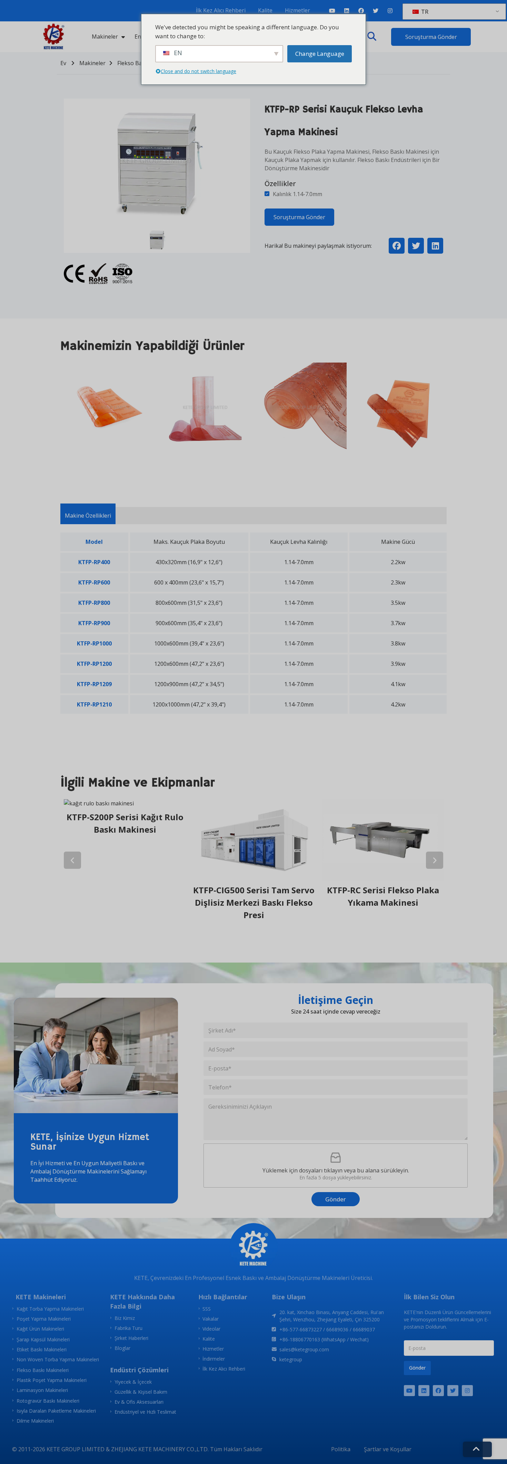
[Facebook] (361, 10)
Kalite (265, 10)
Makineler (105, 36)
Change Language (319, 54)
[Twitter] (375, 10)
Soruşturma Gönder (299, 217)
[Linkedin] (346, 10)
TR (424, 12)
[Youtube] (332, 10)
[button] (371, 36)
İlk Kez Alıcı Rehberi (221, 10)
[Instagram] (390, 10)
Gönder (335, 1199)
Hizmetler (297, 10)
